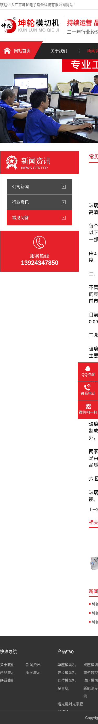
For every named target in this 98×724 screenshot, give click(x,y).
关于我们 (58, 51)
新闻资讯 (33, 665)
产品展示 (7, 672)
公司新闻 (20, 186)
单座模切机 (66, 665)
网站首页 (22, 51)
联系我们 (7, 680)
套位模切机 (66, 680)
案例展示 (33, 672)
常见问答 (20, 217)
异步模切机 (66, 672)
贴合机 (62, 688)
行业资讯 (20, 202)
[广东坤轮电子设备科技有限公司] (30, 32)
